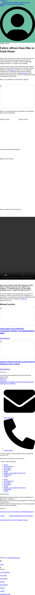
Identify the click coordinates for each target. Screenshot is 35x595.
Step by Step (23, 73)
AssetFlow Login (5, 594)
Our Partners (7, 469)
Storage (6, 471)
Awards (2, 581)
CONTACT (3, 1)
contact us (24, 299)
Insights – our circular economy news (15, 473)
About (5, 464)
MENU (2, 6)
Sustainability (8, 474)
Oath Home (10, 70)
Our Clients (7, 468)
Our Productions (8, 466)
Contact (6, 476)
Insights (2, 588)
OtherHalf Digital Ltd (13, 558)
